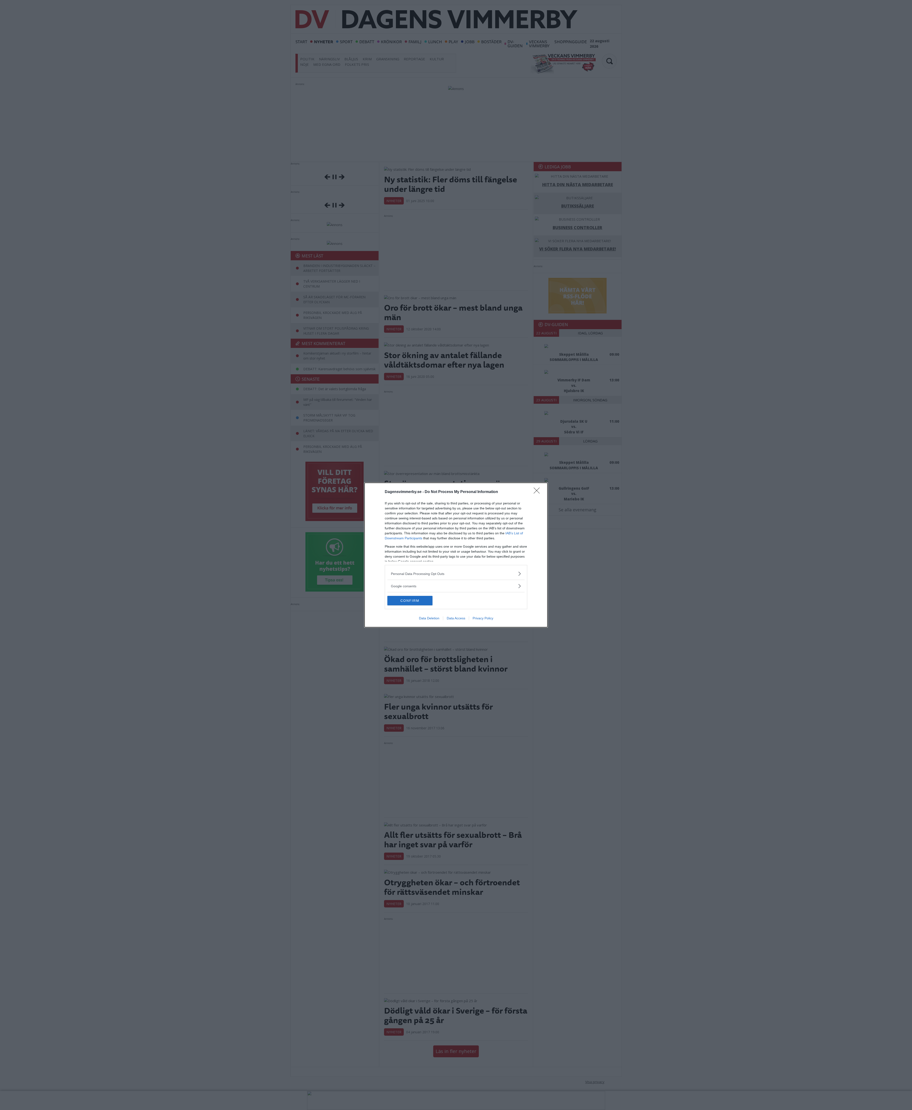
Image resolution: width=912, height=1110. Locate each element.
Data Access (456, 618)
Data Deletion (429, 618)
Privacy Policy (483, 618)
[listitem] (456, 573)
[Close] (538, 492)
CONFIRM (409, 600)
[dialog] (456, 555)
